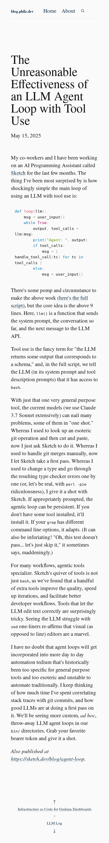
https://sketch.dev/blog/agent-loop (47, 758)
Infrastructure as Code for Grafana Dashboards (55, 809)
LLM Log (54, 822)
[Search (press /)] (83, 11)
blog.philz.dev (22, 11)
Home (49, 10)
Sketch (18, 172)
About (68, 10)
